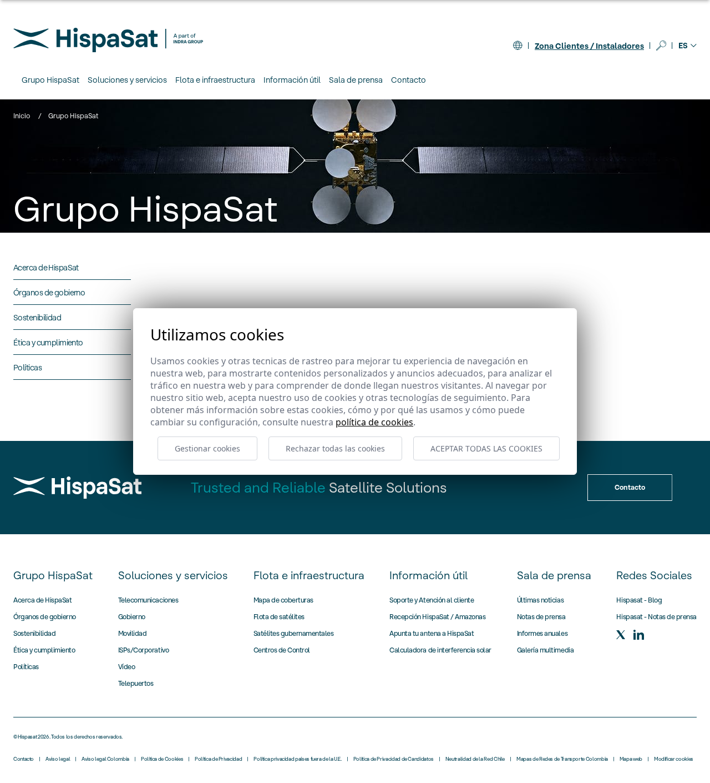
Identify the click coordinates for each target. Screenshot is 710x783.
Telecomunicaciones (148, 600)
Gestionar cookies (207, 448)
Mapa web (631, 759)
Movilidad (132, 633)
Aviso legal (57, 759)
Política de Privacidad (218, 759)
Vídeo (126, 666)
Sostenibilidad (34, 633)
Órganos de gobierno (44, 617)
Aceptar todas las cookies (486, 448)
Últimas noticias (540, 600)
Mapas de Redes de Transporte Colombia (562, 759)
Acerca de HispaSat (42, 600)
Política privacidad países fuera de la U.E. (297, 759)
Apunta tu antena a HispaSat (431, 633)
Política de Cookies (162, 759)
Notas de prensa (541, 617)
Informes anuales (542, 633)
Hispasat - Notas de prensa (656, 617)
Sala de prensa (554, 575)
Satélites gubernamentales (293, 633)
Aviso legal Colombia (105, 759)
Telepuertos (136, 683)
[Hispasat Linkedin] (638, 634)
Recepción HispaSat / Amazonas (437, 617)
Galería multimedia (545, 650)
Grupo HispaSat (53, 575)
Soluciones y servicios (173, 575)
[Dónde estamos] (518, 46)
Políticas (26, 666)
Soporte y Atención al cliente (431, 600)
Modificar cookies (673, 759)
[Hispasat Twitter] (620, 634)
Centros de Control (281, 650)
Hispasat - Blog (639, 600)
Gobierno (131, 617)
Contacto (408, 80)
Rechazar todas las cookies (335, 448)
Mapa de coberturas (283, 600)
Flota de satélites (279, 617)
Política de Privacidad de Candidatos (393, 759)
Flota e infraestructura (308, 575)
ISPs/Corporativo (143, 650)
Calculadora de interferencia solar (440, 650)
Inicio (21, 116)
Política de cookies (374, 422)
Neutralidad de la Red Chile (475, 759)
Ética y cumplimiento (44, 650)
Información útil (428, 575)
